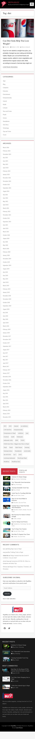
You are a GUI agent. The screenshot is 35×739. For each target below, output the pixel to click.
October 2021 (6, 218)
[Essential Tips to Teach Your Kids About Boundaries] (6, 507)
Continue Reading (10, 67)
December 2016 (7, 376)
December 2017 (7, 336)
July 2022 (5, 194)
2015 (5, 426)
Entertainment (6, 94)
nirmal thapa (6, 561)
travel (20, 454)
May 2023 (5, 164)
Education (6, 47)
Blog (4, 84)
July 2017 (5, 353)
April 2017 (5, 363)
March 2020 (6, 248)
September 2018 (7, 306)
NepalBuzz (13, 2)
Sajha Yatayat (18, 447)
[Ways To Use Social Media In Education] (6, 499)
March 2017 (6, 366)
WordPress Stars (16, 461)
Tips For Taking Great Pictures (19, 521)
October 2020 (6, 235)
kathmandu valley (8, 440)
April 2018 (5, 322)
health (12, 437)
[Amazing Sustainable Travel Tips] (6, 489)
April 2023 (5, 167)
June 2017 (5, 356)
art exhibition (24, 426)
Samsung (27, 447)
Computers (5, 87)
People (4, 114)
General (5, 101)
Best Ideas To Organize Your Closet (21, 534)
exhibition (20, 433)
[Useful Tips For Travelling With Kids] (6, 494)
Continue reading (17, 623)
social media (27, 451)
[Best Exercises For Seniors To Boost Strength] (6, 516)
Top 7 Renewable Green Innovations (21, 482)
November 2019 (7, 258)
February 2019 (6, 289)
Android (16, 426)
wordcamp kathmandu (9, 458)
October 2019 (6, 262)
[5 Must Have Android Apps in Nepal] (6, 686)
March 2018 (6, 326)
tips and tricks (7, 454)
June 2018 (5, 316)
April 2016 (5, 403)
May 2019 (5, 279)
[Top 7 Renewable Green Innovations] (6, 483)
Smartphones (6, 121)
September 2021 (7, 221)
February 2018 (6, 329)
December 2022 (7, 178)
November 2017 (7, 339)
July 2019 (5, 272)
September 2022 (7, 188)
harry (4, 549)
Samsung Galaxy (8, 451)
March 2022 (6, 208)
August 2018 (6, 309)
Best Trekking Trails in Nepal (15, 552)
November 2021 (7, 215)
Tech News (5, 124)
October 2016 (6, 383)
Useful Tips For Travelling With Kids (21, 493)
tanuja (4, 552)
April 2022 (5, 204)
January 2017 (6, 373)
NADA (22, 440)
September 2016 (7, 386)
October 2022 (6, 184)
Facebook (6, 437)
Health (4, 104)
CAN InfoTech (7, 429)
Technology (6, 128)
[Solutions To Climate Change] (6, 478)
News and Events (7, 111)
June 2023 (5, 161)
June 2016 (5, 397)
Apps (4, 81)
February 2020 (6, 252)
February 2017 (6, 370)
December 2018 (7, 295)
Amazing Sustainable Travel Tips (20, 487)
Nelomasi (5, 566)
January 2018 (6, 332)
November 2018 (7, 299)
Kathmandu (20, 437)
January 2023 (6, 174)
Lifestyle (5, 108)
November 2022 (7, 181)
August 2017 (6, 349)
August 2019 (6, 269)
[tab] (9, 471)
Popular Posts (23, 471)
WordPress (6, 461)
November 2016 (7, 380)
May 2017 (5, 359)
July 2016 (5, 393)
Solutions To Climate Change (19, 477)
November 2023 (7, 154)
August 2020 (6, 238)
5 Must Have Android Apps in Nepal (20, 685)
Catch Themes (19, 727)
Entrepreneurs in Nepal (10, 433)
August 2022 (6, 191)
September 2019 (7, 265)
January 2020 (6, 255)
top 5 (14, 454)
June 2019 (5, 275)
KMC (16, 440)
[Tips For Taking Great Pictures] (6, 523)
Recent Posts (9, 471)
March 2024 (6, 147)
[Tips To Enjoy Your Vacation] (6, 530)
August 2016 (6, 390)
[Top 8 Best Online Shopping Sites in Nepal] (6, 679)
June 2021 (5, 225)
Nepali (11, 447)
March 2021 (6, 231)
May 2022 (5, 201)
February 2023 (6, 171)
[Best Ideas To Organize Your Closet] (6, 535)
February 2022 (6, 211)
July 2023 (5, 157)
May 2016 (5, 400)
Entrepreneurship (7, 97)
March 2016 (6, 407)
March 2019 (6, 285)
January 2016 (6, 413)
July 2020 (5, 242)
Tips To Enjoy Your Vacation (19, 529)
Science (5, 118)
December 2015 (7, 417)
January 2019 (6, 292)
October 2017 (6, 343)
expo (27, 433)
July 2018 (5, 312)
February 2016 (6, 410)
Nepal (5, 447)
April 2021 (5, 228)
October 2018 (6, 302)
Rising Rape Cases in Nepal (14, 549)
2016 (10, 426)
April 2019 (5, 282)
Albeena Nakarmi (25, 47)
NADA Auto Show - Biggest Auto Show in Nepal (16, 444)
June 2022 (5, 198)
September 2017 (7, 346)
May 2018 (5, 319)
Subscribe (7, 593)
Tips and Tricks (7, 131)
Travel (4, 134)
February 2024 (6, 151)
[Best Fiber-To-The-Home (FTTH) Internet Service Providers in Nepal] (6, 670)
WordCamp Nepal (22, 458)
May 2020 (5, 245)
